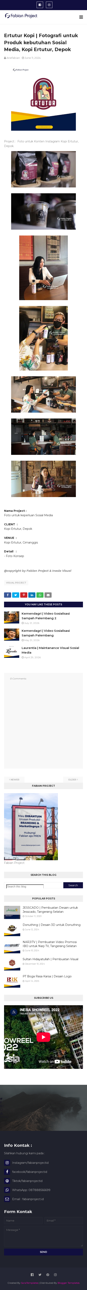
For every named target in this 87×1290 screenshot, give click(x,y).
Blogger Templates (69, 1282)
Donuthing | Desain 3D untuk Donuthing (52, 925)
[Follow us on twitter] (1, 1099)
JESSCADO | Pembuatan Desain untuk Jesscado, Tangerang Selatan (50, 910)
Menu (4, 1117)
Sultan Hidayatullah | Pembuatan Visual (50, 959)
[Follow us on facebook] (1, 1102)
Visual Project (16, 582)
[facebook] (40, 5)
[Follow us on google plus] (2, 1106)
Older (72, 779)
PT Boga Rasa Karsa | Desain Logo (47, 976)
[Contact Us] (1, 1109)
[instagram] (49, 5)
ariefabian (13, 57)
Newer (15, 779)
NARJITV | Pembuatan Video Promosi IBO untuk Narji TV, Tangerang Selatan (50, 944)
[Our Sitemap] (1, 1113)
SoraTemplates (29, 1282)
